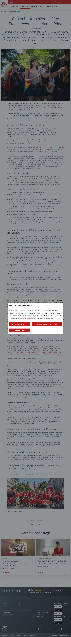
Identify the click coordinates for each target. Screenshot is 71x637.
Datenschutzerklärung (31, 318)
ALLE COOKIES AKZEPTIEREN (19, 324)
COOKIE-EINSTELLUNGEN (19, 330)
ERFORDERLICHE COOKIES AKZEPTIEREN (47, 324)
